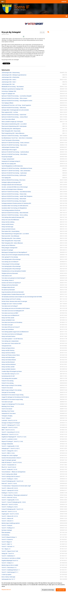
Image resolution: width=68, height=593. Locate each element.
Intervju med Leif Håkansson (8, 245)
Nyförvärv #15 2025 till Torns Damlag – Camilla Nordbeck (15, 152)
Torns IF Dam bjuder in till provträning (10, 140)
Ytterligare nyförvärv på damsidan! (10, 273)
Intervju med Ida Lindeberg (8, 222)
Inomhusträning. (5, 534)
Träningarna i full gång (7, 415)
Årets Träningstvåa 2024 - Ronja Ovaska (11, 240)
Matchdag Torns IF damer (8, 406)
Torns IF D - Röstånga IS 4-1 (8, 527)
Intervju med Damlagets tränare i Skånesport (12, 189)
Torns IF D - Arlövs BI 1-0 (7, 520)
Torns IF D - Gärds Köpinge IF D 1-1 (10, 572)
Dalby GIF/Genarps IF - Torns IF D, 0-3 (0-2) (12, 462)
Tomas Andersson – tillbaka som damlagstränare (13, 471)
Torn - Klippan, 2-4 (6, 548)
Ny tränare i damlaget (7, 530)
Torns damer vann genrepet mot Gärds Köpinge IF (13, 278)
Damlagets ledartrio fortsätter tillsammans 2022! (13, 294)
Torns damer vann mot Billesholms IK (10, 315)
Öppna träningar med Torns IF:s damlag (11, 299)
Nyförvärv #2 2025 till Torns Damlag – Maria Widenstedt (15, 212)
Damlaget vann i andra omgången (10, 455)
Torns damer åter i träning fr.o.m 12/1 (10, 373)
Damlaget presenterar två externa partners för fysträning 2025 (16, 203)
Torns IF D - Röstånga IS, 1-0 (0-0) (9, 478)
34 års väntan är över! (7, 275)
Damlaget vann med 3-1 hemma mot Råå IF (12, 303)
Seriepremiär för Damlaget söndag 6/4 (11, 161)
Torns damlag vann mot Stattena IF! (10, 261)
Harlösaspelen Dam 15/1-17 (8, 579)
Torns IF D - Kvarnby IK (7, 525)
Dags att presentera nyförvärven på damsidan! (13, 292)
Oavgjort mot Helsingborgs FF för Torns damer (13, 404)
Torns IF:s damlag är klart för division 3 (11, 476)
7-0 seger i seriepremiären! (8, 159)
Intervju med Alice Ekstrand (8, 362)
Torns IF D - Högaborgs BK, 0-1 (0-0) (10, 446)
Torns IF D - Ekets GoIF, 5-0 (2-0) (9, 497)
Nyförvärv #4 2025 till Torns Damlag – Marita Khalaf (14, 198)
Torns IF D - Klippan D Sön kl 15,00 (10, 551)
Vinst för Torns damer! (7, 408)
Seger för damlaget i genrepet (9, 460)
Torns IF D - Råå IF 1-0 (7, 544)
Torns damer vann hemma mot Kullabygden (12, 334)
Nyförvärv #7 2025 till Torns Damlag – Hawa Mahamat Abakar (16, 191)
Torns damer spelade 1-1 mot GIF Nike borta (12, 338)
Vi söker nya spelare (6, 574)
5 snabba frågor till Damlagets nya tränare (12, 371)
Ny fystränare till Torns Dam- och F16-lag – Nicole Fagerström (16, 105)
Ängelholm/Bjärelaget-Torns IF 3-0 (10, 560)
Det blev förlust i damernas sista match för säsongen (14, 301)
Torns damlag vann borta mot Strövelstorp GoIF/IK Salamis (16, 308)
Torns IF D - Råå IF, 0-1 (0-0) (8, 453)
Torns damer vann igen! (7, 324)
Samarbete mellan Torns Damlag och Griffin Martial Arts (15, 205)
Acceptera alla (61, 589)
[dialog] (34, 586)
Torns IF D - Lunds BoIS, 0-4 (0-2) (9, 439)
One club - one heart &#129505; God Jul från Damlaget (15, 187)
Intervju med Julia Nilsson (8, 329)
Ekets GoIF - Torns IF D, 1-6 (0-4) (9, 483)
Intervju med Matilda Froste (8, 320)
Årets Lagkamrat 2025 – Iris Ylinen (10, 112)
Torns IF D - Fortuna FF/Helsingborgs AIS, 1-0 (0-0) (14, 502)
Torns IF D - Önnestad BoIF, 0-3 (9, 464)
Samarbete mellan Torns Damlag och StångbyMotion (14, 208)
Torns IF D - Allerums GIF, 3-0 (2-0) (10, 488)
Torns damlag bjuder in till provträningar (11, 259)
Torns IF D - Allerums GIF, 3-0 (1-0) (10, 516)
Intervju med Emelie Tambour (8, 336)
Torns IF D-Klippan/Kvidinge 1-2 (9, 537)
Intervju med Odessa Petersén (9, 359)
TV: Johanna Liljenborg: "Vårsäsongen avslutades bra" (15, 495)
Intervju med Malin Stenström (9, 369)
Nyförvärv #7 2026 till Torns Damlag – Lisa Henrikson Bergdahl (16, 96)
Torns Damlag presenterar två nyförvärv (11, 210)
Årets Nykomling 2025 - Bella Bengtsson (11, 128)
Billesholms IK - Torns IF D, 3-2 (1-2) (10, 434)
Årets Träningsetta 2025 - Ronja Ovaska (11, 131)
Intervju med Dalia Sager (7, 226)
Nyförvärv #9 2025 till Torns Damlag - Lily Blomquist (14, 175)
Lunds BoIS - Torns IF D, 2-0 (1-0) (9, 420)
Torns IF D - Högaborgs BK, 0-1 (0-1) (10, 499)
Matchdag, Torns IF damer (8, 411)
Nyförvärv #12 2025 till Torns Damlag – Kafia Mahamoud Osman (17, 168)
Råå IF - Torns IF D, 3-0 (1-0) (8, 429)
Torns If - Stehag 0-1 (6, 418)
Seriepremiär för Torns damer (9, 413)
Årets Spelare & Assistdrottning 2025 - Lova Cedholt (14, 124)
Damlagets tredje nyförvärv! (8, 287)
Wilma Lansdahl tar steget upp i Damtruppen (12, 121)
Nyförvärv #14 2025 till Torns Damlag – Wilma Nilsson (14, 154)
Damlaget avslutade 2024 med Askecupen (12, 184)
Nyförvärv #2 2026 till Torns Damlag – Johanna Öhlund (15, 117)
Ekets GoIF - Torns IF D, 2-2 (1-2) (9, 511)
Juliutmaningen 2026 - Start (8, 84)
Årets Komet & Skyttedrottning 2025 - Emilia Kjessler (14, 126)
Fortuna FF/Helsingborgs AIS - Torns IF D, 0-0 (12, 481)
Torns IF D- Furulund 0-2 (7, 539)
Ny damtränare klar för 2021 (8, 376)
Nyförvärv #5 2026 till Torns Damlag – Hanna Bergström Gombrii (17, 100)
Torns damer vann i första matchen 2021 (11, 343)
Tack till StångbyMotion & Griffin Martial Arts (12, 166)
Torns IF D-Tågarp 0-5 (7, 541)
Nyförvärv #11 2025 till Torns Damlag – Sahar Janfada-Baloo (16, 170)
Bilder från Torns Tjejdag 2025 (9, 163)
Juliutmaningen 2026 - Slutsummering (11, 72)
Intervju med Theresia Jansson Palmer (11, 355)
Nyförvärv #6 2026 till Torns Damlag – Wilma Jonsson (14, 98)
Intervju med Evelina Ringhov (8, 357)
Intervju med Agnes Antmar (8, 348)
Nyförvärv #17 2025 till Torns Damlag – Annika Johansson (15, 142)
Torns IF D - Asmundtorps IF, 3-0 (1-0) (10, 432)
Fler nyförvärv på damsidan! (8, 289)
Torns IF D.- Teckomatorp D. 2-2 (9, 567)
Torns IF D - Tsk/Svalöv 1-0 (8, 546)
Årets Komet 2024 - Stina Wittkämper (10, 236)
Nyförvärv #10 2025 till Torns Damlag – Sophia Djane (14, 173)
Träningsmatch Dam (6, 345)
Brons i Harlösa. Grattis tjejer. (8, 576)
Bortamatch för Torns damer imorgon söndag (12, 394)
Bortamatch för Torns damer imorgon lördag (12, 399)
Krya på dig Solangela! (11, 32)
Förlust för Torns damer (7, 387)
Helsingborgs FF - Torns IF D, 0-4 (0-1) (11, 448)
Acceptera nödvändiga (48, 589)
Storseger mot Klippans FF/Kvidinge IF (11, 422)
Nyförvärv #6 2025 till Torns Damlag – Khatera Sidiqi (14, 194)
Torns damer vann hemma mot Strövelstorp (12, 322)
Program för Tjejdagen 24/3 (8, 93)
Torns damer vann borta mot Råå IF (10, 313)
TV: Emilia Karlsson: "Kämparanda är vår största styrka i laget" (16, 485)
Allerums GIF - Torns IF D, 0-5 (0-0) (10, 504)
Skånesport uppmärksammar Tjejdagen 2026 (12, 89)
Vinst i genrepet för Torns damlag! (10, 257)
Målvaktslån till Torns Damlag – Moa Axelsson (13, 86)
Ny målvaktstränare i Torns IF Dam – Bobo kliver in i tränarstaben (17, 138)
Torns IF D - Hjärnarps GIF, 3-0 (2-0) (10, 490)
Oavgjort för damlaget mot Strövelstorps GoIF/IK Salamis (15, 397)
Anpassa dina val (6, 589)
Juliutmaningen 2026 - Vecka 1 (9, 82)
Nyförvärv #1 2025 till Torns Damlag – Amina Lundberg (15, 215)
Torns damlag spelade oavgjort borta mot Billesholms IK (15, 331)
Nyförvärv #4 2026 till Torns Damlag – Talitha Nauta (14, 107)
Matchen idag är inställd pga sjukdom (11, 523)
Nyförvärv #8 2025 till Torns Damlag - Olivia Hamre (13, 180)
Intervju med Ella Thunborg (8, 350)
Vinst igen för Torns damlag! (8, 392)
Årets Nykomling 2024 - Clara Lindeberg (11, 238)
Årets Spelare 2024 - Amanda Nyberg (10, 231)
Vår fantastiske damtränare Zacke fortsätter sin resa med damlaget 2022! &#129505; (22, 296)
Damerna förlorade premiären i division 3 (11, 457)
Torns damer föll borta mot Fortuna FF (11, 327)
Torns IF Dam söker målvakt (8, 119)
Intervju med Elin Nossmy (8, 224)
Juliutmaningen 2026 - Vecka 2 (9, 79)
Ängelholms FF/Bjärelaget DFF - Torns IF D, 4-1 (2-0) (14, 436)
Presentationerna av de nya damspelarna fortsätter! (14, 271)
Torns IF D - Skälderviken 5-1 (8, 555)
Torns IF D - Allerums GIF (7, 518)
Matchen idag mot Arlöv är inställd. (10, 565)
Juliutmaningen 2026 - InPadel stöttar (10, 77)
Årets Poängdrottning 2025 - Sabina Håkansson (13, 133)
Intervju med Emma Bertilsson (9, 364)
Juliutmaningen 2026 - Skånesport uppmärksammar (14, 75)
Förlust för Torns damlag (7, 380)
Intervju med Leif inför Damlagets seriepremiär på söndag (15, 254)
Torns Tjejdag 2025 (6, 177)
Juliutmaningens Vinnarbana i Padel (10, 147)
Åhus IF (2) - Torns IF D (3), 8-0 (9, 467)
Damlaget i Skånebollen (7, 443)
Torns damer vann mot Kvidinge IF (10, 306)
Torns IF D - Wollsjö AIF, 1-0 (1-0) (9, 469)
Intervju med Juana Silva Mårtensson (10, 219)
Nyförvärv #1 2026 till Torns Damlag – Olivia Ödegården (15, 135)
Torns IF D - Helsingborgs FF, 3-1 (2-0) (11, 425)
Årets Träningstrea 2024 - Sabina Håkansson (12, 243)
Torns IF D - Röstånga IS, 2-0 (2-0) (9, 506)
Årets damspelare (6, 532)
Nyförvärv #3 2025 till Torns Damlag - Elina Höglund (14, 201)
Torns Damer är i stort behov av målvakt (11, 558)
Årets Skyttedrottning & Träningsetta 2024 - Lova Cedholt (15, 233)
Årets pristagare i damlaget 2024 (9, 247)
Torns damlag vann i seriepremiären (10, 341)
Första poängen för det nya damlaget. (11, 264)
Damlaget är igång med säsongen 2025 (11, 182)
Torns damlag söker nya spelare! (9, 378)
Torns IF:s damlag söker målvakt (9, 474)
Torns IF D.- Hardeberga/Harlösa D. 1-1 (11, 569)
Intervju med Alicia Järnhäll (8, 366)
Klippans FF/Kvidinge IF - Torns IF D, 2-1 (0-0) (12, 441)
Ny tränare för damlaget (7, 250)
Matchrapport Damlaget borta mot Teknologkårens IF (14, 252)
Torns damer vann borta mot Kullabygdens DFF (13, 310)
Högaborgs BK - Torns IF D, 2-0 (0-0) (10, 513)
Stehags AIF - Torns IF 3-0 (8, 553)
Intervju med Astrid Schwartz (8, 229)
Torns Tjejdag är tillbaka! (7, 103)
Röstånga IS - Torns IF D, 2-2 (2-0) (9, 492)
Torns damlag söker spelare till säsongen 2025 (13, 217)
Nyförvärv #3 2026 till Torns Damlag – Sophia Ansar (14, 114)
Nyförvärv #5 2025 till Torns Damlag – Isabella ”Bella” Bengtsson (17, 196)
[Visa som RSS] (48, 32)
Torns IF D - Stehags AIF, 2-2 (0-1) (9, 450)
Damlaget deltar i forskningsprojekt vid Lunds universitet (15, 110)
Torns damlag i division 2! (8, 280)
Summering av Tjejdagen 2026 (9, 91)
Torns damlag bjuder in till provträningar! (11, 268)
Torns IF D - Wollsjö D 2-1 (8, 562)
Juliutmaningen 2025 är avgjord (9, 149)
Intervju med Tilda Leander (8, 317)
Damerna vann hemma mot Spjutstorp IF (11, 282)
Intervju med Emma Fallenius (8, 352)
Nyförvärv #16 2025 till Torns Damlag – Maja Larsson (14, 145)
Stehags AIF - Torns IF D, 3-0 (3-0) (9, 427)
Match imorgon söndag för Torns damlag (11, 385)
